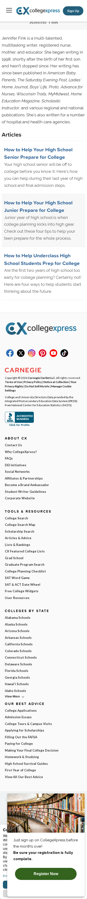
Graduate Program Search (24, 564)
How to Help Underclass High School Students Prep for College (42, 259)
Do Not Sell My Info (37, 386)
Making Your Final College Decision (31, 750)
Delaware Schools (18, 664)
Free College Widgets (21, 591)
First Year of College (20, 770)
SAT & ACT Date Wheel (22, 584)
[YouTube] (53, 356)
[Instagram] (32, 356)
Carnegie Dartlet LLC (41, 377)
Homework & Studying (22, 757)
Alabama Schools (17, 618)
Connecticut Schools (21, 657)
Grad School (14, 558)
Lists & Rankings (17, 545)
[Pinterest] (42, 356)
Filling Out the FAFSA (21, 737)
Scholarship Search (19, 531)
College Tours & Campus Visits (28, 724)
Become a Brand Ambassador (27, 485)
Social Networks (17, 472)
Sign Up (73, 11)
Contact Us (13, 445)
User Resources (17, 598)
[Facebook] (10, 356)
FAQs (9, 458)
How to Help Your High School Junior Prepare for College (38, 206)
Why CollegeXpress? (21, 452)
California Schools (19, 644)
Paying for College (19, 744)
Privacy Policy (33, 381)
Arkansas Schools (18, 638)
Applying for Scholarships (24, 730)
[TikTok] (64, 356)
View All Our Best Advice (24, 777)
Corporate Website (20, 498)
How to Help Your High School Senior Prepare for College (38, 153)
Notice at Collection (56, 381)
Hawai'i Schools (17, 684)
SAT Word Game (17, 578)
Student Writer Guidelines (25, 492)
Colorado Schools (18, 651)
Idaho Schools (15, 691)
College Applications (21, 710)
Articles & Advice (18, 538)
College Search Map (20, 525)
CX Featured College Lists (25, 551)
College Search (16, 518)
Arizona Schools (17, 631)
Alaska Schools (16, 624)
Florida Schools (16, 671)
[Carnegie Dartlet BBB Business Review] (19, 425)
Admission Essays (18, 717)
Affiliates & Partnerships (24, 478)
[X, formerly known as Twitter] (21, 356)
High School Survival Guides (26, 764)
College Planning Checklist (25, 571)
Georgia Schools (17, 677)
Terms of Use (13, 381)
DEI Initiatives (15, 465)
